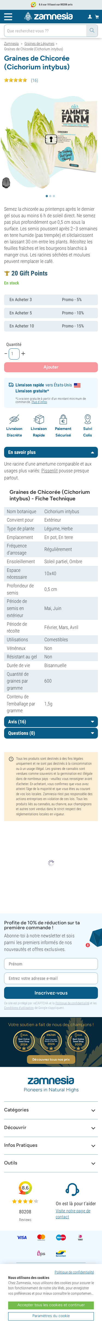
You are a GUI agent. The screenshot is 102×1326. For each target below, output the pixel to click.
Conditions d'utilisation (19, 1008)
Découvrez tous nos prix (50, 1059)
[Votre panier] (97, 16)
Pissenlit (49, 470)
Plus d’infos (39, 402)
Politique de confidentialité (72, 1003)
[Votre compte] (90, 16)
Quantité (13, 344)
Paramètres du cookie (51, 1315)
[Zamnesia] (48, 16)
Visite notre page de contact (73, 1213)
